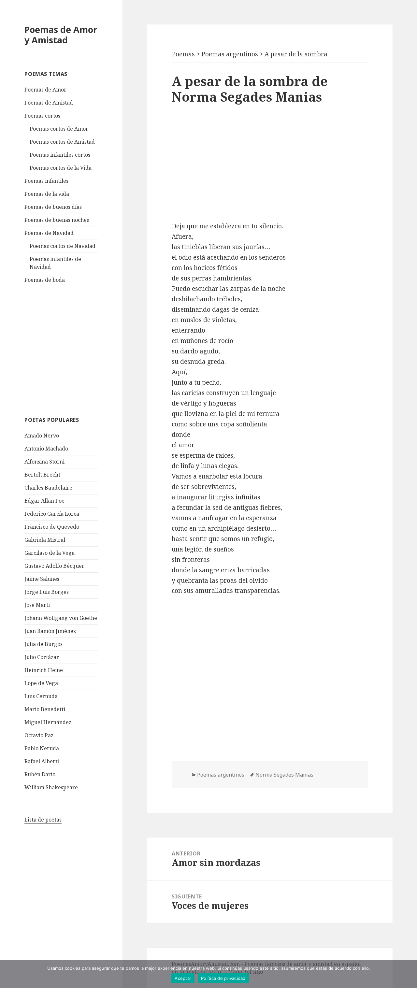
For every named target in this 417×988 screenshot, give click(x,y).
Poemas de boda (44, 279)
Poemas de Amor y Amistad (60, 34)
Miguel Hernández (47, 722)
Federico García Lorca (51, 513)
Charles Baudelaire (48, 487)
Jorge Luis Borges (46, 591)
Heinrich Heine (43, 670)
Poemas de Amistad (48, 102)
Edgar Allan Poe (44, 500)
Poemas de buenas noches (56, 219)
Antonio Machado (46, 448)
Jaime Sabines (41, 578)
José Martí (37, 605)
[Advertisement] (73, 349)
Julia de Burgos (43, 644)
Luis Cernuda (41, 696)
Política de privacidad (223, 978)
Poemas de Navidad (49, 232)
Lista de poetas (43, 819)
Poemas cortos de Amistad (62, 141)
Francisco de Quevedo (51, 526)
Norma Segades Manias (284, 774)
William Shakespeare (51, 787)
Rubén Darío (39, 774)
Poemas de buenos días (53, 206)
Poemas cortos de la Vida (61, 167)
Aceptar (183, 978)
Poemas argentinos (220, 774)
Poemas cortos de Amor (59, 128)
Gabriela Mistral (44, 539)
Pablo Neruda (41, 748)
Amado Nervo (41, 435)
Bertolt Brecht (42, 474)
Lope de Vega (41, 683)
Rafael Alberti (41, 761)
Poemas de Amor (45, 89)
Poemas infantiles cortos (60, 154)
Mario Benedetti (44, 709)
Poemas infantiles (46, 180)
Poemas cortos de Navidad (62, 246)
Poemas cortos (42, 115)
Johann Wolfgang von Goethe (60, 618)
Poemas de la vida (46, 193)
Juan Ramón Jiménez (50, 631)
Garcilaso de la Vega (49, 552)
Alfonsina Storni (44, 461)
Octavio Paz (38, 735)
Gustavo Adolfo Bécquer (54, 565)
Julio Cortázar (41, 657)
